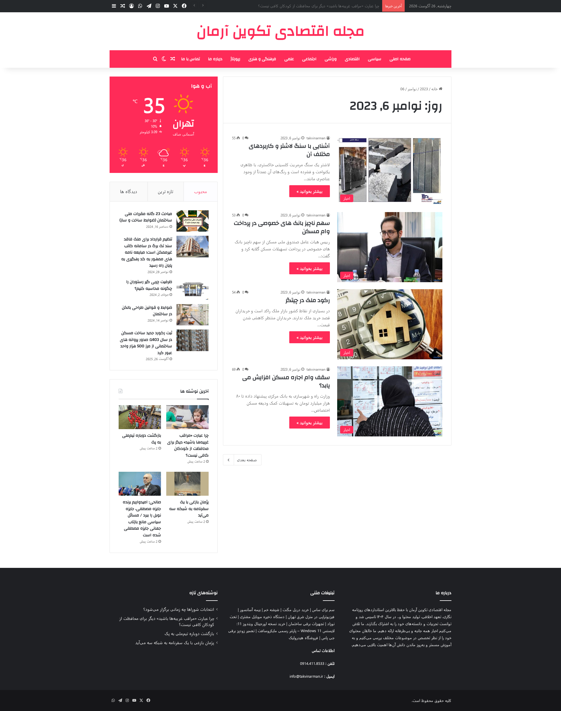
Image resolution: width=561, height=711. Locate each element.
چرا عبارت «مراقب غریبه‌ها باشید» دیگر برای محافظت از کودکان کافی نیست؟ (188, 445)
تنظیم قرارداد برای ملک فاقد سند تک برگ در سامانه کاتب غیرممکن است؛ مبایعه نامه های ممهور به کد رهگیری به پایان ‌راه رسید (146, 252)
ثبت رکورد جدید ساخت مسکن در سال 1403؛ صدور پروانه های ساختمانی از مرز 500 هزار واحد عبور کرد (146, 343)
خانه (435, 88)
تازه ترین (165, 191)
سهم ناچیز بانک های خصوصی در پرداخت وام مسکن (282, 227)
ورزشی (331, 59)
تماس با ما (190, 59)
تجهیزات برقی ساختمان (306, 623)
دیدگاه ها (128, 191)
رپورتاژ (235, 59)
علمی (289, 59)
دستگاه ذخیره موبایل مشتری (262, 616)
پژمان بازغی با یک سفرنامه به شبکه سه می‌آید (189, 508)
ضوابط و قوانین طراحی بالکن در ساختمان (147, 311)
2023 (424, 88)
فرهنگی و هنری (262, 59)
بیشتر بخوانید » (310, 191)
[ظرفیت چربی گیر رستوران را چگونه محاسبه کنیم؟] (192, 289)
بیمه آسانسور (250, 609)
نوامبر (412, 88)
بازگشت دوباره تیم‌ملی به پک (356, 5)
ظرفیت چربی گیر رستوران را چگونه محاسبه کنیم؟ (149, 285)
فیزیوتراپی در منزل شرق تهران (311, 616)
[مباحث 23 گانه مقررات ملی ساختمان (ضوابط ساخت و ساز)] (192, 221)
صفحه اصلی (400, 59)
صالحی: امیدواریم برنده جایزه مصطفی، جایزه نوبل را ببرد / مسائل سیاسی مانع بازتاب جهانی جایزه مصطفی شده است (142, 518)
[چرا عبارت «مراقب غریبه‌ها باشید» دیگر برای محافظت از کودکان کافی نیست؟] (187, 417)
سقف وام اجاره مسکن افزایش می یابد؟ (286, 381)
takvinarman (316, 138)
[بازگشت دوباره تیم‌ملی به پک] (140, 417)
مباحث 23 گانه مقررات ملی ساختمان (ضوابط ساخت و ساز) (146, 217)
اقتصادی (352, 59)
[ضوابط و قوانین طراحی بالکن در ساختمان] (192, 315)
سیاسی (374, 59)
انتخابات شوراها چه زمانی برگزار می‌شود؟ (178, 609)
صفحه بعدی (247, 459)
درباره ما (215, 59)
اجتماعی (309, 59)
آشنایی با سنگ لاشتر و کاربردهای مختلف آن (289, 150)
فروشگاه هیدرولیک (303, 637)
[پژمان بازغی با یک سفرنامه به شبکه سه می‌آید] (187, 484)
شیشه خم (271, 609)
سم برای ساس (323, 609)
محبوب (200, 191)
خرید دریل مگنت (296, 609)
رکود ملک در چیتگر (307, 300)
